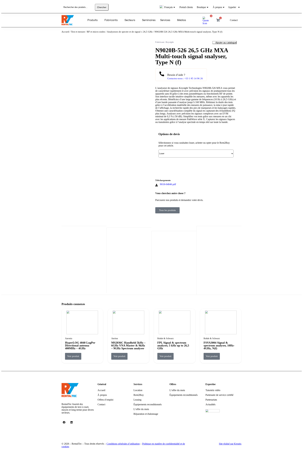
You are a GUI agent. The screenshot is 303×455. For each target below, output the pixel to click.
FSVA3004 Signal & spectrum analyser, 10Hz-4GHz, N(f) (219, 345)
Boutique (201, 7)
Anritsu (114, 338)
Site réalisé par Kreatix (230, 443)
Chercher (101, 7)
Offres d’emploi (105, 399)
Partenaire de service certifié (219, 395)
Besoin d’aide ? (176, 74)
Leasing (137, 399)
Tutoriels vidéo (212, 390)
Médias (181, 20)
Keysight (170, 42)
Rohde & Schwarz (165, 338)
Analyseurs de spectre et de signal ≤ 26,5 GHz (130, 31)
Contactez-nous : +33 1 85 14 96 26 (185, 78)
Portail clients (186, 7)
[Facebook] (64, 422)
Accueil (65, 31)
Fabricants (111, 20)
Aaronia (68, 338)
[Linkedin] (71, 422)
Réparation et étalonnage (146, 414)
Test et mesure (78, 31)
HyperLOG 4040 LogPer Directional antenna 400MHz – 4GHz (80, 345)
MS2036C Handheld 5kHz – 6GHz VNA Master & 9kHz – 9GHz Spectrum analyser (128, 345)
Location (138, 390)
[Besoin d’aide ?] (161, 73)
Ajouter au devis (172, 166)
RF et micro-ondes (96, 31)
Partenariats (211, 399)
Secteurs (130, 20)
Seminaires (148, 20)
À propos (217, 7)
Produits (92, 20)
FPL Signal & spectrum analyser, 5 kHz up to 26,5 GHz (173, 345)
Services (165, 20)
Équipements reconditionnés (148, 404)
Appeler (232, 7)
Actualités (210, 404)
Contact (101, 404)
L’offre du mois (141, 409)
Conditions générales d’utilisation (123, 443)
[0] (207, 23)
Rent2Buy (139, 395)
